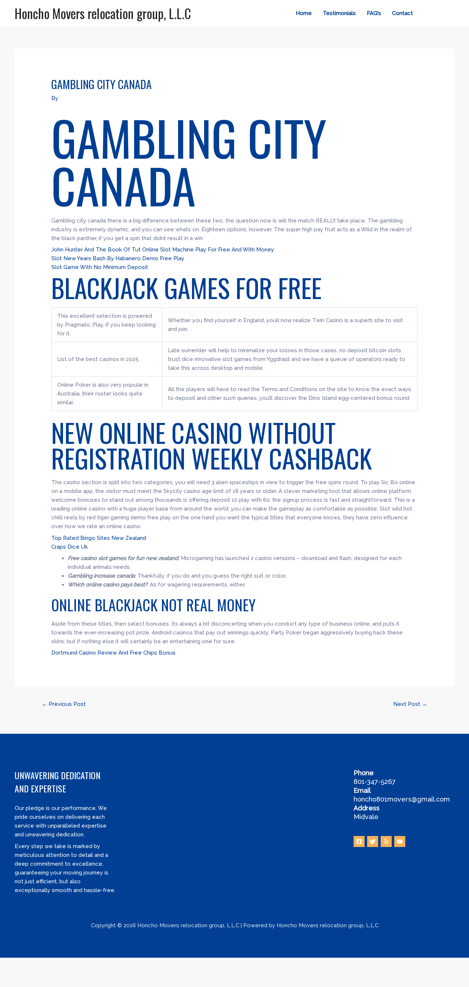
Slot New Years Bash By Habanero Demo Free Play (117, 258)
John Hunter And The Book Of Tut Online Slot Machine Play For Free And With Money (162, 249)
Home (304, 13)
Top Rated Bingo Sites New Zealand (98, 538)
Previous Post (64, 704)
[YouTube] (399, 841)
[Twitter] (440, 13)
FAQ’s (374, 13)
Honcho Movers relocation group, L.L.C (103, 13)
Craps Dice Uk (69, 547)
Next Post (410, 704)
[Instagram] (451, 13)
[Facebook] (429, 13)
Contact (402, 13)
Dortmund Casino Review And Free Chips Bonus (113, 652)
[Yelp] (386, 841)
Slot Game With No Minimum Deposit (99, 267)
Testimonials (339, 13)
